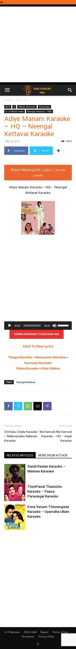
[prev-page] (7, 527)
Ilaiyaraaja (44, 106)
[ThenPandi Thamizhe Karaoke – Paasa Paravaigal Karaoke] (14, 492)
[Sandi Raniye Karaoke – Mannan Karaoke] (14, 478)
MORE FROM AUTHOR (53, 455)
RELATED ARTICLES (20, 455)
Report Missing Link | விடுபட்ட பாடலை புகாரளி (38, 172)
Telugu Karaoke (20, 357)
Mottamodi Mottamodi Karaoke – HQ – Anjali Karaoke (56, 436)
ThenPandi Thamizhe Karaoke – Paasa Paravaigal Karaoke (44, 491)
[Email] (37, 406)
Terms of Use (60, 632)
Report (44, 632)
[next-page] (13, 527)
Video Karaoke (27, 368)
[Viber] (47, 406)
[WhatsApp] (28, 406)
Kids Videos (51, 368)
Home (7, 100)
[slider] (64, 325)
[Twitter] (18, 406)
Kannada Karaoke (38, 363)
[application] (38, 325)
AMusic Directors (26, 106)
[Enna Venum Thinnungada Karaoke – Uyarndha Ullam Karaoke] (14, 517)
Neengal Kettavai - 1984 (39, 111)
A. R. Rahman (12, 632)
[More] (58, 150)
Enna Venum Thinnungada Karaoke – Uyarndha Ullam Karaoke (48, 512)
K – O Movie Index (14, 111)
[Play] (10, 325)
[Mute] (54, 325)
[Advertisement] (38, 44)
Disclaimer (28, 636)
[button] (7, 90)
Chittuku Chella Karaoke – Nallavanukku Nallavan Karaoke (21, 436)
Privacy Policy (46, 636)
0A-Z (18, 100)
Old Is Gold (30, 632)
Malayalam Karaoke (50, 357)
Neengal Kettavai (25, 382)
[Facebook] (8, 406)
